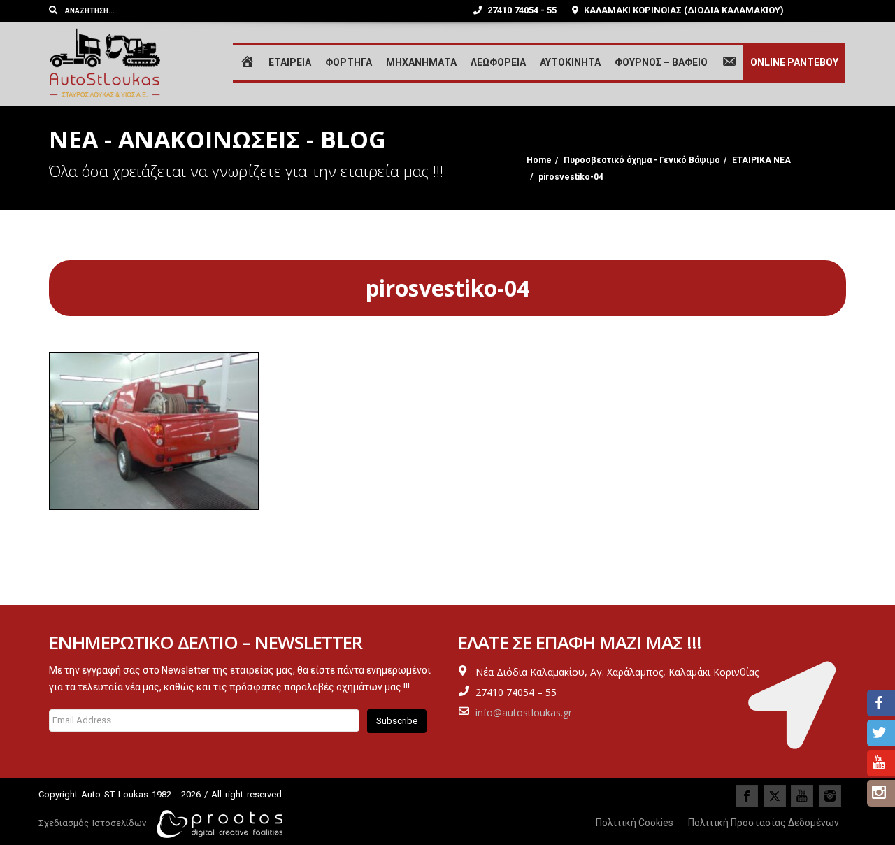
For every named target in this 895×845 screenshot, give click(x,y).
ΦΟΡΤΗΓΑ (348, 62)
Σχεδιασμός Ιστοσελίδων (92, 823)
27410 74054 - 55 (521, 10)
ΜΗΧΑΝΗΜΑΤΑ (421, 62)
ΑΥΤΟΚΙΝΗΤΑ (570, 62)
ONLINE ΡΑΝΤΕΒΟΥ (794, 62)
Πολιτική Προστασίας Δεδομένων (763, 822)
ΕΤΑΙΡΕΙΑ (289, 62)
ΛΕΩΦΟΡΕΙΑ (498, 62)
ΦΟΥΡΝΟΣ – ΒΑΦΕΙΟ (661, 62)
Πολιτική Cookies (634, 822)
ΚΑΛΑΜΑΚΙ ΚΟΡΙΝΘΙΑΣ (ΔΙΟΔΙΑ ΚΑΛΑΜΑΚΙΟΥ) (683, 10)
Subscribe (396, 721)
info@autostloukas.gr (523, 712)
